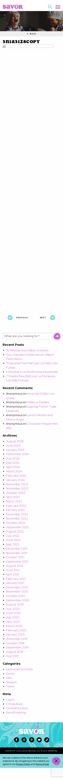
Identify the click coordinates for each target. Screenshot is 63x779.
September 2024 (17, 454)
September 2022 (17, 527)
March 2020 (14, 626)
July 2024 (12, 458)
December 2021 (16, 548)
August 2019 (14, 651)
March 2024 (14, 471)
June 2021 (13, 570)
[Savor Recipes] (13, 5)
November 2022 (17, 518)
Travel (10, 686)
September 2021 (17, 561)
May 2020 (12, 617)
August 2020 (15, 604)
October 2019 (15, 643)
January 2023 (15, 510)
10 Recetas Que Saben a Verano (27, 350)
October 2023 (15, 492)
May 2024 (12, 462)
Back (32, 34)
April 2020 (13, 621)
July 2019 (12, 656)
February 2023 (16, 505)
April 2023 (13, 497)
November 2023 (17, 488)
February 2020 (16, 630)
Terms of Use (42, 764)
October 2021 (15, 557)
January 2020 (15, 634)
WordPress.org (16, 712)
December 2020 (17, 587)
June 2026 (13, 445)
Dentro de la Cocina (19, 669)
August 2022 (15, 531)
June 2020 (13, 613)
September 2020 (17, 600)
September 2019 (17, 647)
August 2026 (15, 441)
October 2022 (15, 523)
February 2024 (16, 475)
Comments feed (17, 708)
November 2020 (17, 591)
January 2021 (15, 583)
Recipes (11, 682)
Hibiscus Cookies (38, 402)
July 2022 (12, 535)
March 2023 (14, 501)
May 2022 (12, 544)
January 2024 (15, 480)
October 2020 (15, 596)
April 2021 (12, 574)
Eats (9, 677)
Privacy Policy (23, 764)
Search (57, 336)
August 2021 (14, 566)
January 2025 (15, 450)
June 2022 (13, 540)
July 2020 (12, 608)
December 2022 (17, 514)
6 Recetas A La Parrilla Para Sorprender (32, 371)
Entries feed (14, 704)
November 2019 (16, 639)
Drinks (10, 673)
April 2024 (13, 467)
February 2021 (16, 578)
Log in (10, 699)
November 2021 (16, 553)
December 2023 (17, 484)
